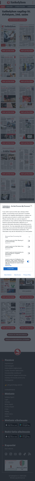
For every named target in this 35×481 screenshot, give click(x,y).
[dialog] (17, 240)
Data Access (17, 275)
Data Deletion (8, 275)
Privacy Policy (27, 275)
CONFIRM (10, 268)
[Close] (31, 206)
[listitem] (17, 237)
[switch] (28, 241)
